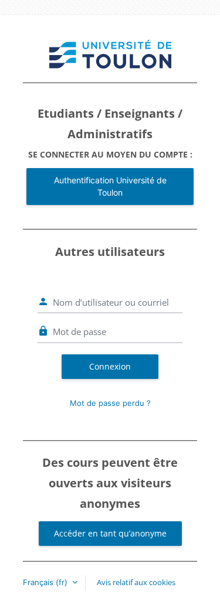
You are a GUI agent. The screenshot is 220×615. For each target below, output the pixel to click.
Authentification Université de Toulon (110, 186)
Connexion (110, 366)
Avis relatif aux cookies (136, 582)
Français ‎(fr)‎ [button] (46, 582)
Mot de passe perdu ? (110, 403)
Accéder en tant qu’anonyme (110, 533)
